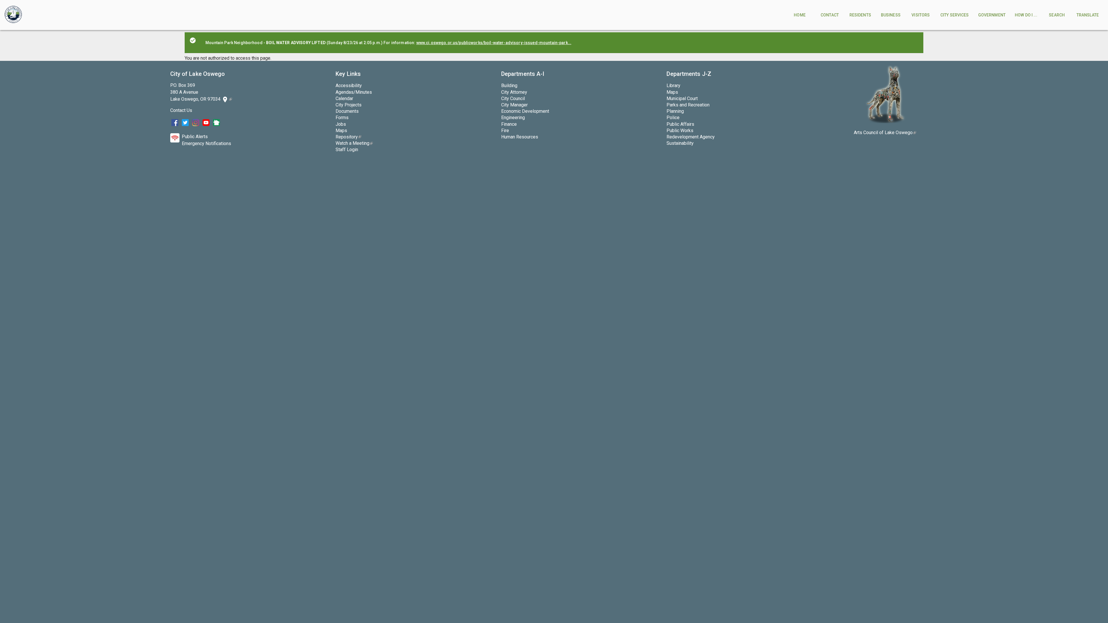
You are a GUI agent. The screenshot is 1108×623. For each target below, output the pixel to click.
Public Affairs (680, 124)
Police (673, 117)
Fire (505, 130)
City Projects (349, 105)
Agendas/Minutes (354, 92)
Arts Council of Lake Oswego (885, 132)
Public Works (680, 130)
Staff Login (347, 149)
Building (509, 85)
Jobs (341, 124)
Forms (342, 117)
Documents (347, 111)
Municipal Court (682, 98)
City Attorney (514, 92)
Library (673, 85)
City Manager (514, 105)
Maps (341, 130)
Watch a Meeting (354, 143)
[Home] (13, 15)
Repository (348, 137)
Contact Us (181, 110)
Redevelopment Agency (691, 137)
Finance (509, 124)
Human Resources (519, 137)
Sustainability (680, 143)
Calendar (344, 98)
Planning (675, 111)
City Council (513, 98)
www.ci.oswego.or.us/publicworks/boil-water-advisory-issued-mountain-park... (494, 42)
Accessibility (349, 85)
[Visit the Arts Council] (885, 121)
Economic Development (525, 111)
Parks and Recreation (688, 105)
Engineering (513, 117)
